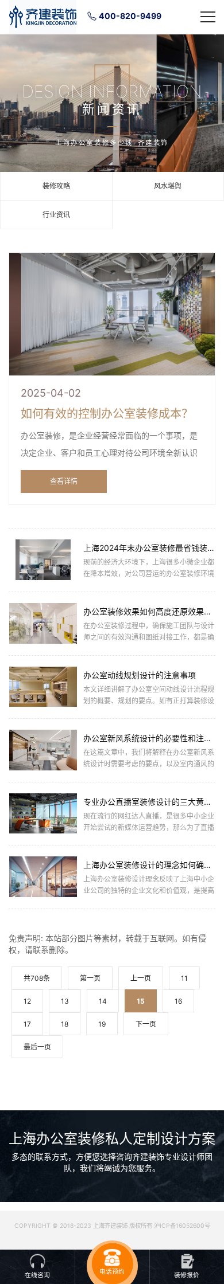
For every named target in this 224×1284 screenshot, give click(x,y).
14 (103, 1001)
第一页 (90, 978)
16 (178, 1001)
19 (102, 1024)
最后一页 (37, 1047)
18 (64, 1024)
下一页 (146, 1024)
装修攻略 (56, 186)
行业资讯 (56, 214)
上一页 (140, 978)
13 (65, 1001)
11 (184, 978)
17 (27, 1024)
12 (27, 1001)
